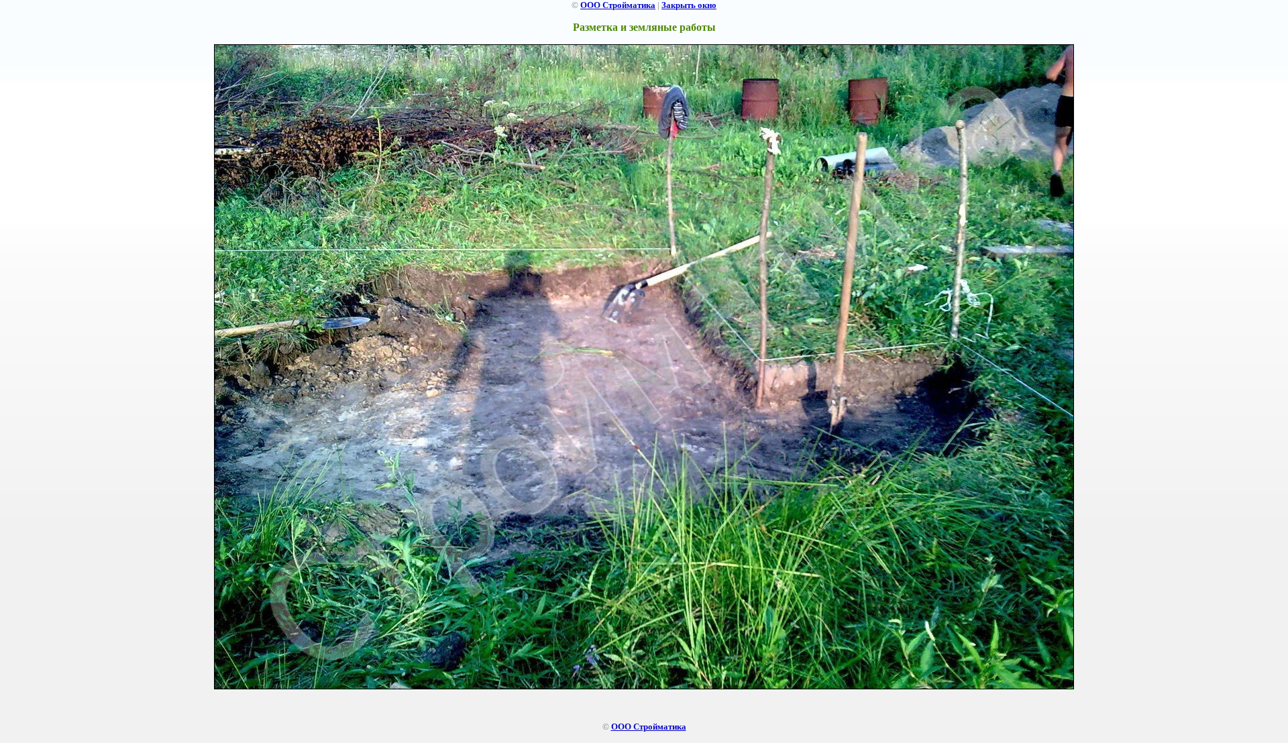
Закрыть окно (688, 5)
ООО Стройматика (617, 5)
